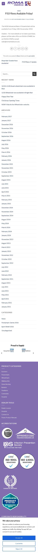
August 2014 (6, 219)
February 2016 (7, 156)
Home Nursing (6, 384)
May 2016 (5, 148)
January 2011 (6, 307)
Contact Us (5, 414)
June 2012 (5, 271)
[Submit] (34, 74)
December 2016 (7, 124)
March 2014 (6, 227)
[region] (19, 535)
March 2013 (6, 247)
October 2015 (7, 172)
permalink (32, 56)
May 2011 (5, 295)
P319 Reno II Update (29, 62)
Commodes (5, 393)
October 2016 (7, 132)
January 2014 (6, 235)
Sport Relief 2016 (8, 327)
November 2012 (7, 255)
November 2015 (7, 168)
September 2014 (7, 215)
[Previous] (2, 353)
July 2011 (5, 287)
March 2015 (6, 196)
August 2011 (6, 283)
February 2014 (7, 231)
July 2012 (5, 267)
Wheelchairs (5, 378)
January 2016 (6, 160)
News (19, 10)
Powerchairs (5, 375)
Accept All (19, 538)
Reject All (19, 549)
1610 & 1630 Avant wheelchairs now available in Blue (18, 87)
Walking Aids (6, 381)
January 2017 (6, 120)
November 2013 (7, 239)
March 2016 (6, 152)
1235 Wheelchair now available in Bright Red (17, 93)
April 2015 (5, 192)
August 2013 (6, 243)
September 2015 (7, 176)
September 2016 (7, 136)
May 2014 (5, 223)
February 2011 (7, 303)
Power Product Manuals (9, 417)
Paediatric (5, 390)
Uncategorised (7, 330)
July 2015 (5, 184)
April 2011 (5, 299)
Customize (19, 543)
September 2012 (7, 263)
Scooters (4, 371)
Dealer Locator (6, 408)
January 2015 (6, 204)
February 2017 (7, 116)
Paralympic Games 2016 (10, 323)
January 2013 (6, 251)
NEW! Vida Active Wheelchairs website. (15, 104)
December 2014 (7, 208)
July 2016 (5, 144)
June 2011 (5, 291)
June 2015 (5, 188)
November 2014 (7, 212)
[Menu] (3, 3)
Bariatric (4, 387)
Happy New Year (7, 96)
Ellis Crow (30, 19)
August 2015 (6, 180)
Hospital (4, 397)
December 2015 (7, 164)
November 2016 (7, 128)
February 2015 (7, 200)
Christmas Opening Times (11, 100)
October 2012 (7, 259)
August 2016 (6, 140)
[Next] (33, 353)
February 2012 (7, 275)
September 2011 (7, 279)
